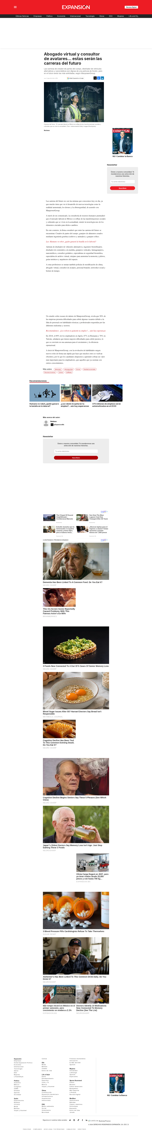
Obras (101, 16)
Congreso (17, 1086)
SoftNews (69, 372)
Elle (43, 1063)
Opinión (17, 1092)
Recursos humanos (49, 372)
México (16, 1084)
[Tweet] (95, 78)
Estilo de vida (47, 1070)
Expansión (18, 1059)
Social (44, 1108)
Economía (61, 16)
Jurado (72, 1112)
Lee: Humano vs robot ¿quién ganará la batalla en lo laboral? (71, 241)
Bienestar (73, 1108)
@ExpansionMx (59, 424)
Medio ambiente (48, 1106)
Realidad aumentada (89, 369)
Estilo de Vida (75, 1110)
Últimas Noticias (22, 16)
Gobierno (17, 1082)
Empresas (38, 16)
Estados (17, 1090)
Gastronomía (74, 1100)
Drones (78, 369)
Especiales (74, 1076)
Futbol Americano (76, 1086)
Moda (16, 1106)
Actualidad (73, 1070)
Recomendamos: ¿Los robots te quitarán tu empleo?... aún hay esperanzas (76, 330)
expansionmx (71, 1120)
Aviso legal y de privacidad (54, 1129)
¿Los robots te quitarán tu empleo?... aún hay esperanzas (75, 405)
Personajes (74, 1106)
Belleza (17, 1108)
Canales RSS (71, 1129)
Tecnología (90, 16)
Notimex (53, 421)
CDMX (16, 1088)
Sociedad (17, 1094)
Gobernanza (46, 1110)
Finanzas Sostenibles (78, 1058)
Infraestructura (47, 1096)
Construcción (47, 1092)
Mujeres (120, 16)
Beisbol (72, 1084)
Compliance (37, 1129)
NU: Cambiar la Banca (123, 156)
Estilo (44, 1076)
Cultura (44, 1058)
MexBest (73, 1098)
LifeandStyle (18, 1076)
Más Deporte (74, 1090)
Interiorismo (46, 1100)
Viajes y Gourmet (20, 1110)
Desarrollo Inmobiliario (50, 1094)
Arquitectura (46, 1098)
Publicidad (27, 1129)
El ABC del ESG (75, 1062)
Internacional (75, 16)
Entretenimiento (48, 1078)
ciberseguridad (68, 369)
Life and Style (134, 16)
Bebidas (73, 1102)
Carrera (61, 372)
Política (49, 16)
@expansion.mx (78, 1120)
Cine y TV (45, 1082)
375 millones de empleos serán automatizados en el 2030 (106, 405)
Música (44, 1084)
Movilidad (45, 1112)
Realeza (17, 1102)
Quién (16, 1098)
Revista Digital (131, 7)
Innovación (74, 1060)
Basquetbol (74, 1088)
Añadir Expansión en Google (76, 78)
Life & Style (46, 1074)
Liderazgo (73, 1072)
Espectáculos (19, 1100)
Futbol (72, 1082)
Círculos (17, 1104)
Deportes (45, 1080)
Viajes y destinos (76, 1104)
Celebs (44, 1068)
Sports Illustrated (76, 1080)
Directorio (82, 1129)
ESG (111, 16)
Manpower (58, 369)
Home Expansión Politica (23, 1063)
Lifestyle (73, 1092)
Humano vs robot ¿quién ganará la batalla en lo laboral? (44, 405)
